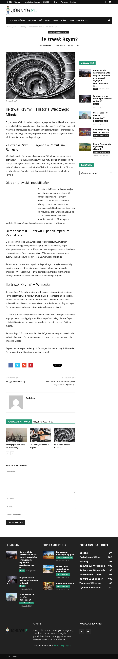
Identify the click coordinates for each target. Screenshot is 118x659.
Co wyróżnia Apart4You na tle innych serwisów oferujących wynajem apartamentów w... (102, 78)
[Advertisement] (78, 10)
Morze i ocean (51, 20)
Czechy (83, 552)
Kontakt (73, 2)
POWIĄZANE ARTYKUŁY (18, 422)
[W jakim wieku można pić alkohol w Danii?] (85, 99)
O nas (56, 2)
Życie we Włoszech (90, 583)
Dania (96, 104)
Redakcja (47, 45)
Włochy (51, 32)
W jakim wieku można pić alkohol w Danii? (102, 98)
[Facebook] (105, 2)
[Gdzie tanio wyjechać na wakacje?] (48, 569)
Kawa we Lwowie (65, 583)
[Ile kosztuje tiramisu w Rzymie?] (40, 435)
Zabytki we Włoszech (92, 565)
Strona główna (17, 20)
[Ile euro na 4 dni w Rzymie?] (64, 435)
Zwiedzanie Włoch (62, 32)
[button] (108, 20)
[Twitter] (110, 2)
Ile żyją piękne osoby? (16, 381)
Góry (63, 20)
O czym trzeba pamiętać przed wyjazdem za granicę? (60, 383)
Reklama (64, 2)
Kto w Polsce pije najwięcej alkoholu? (102, 146)
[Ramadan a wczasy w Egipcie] (48, 555)
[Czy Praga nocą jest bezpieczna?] (85, 132)
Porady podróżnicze (78, 20)
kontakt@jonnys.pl (62, 645)
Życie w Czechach (90, 587)
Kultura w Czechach (101, 135)
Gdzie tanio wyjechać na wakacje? (62, 569)
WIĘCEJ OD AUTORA (43, 422)
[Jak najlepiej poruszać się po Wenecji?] (16, 435)
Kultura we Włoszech (101, 152)
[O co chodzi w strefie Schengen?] (85, 115)
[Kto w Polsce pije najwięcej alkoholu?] (85, 147)
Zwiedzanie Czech (100, 121)
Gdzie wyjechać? (35, 20)
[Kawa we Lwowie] (48, 586)
